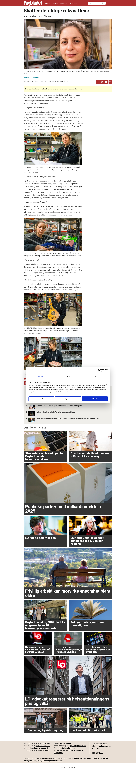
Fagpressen (47, 758)
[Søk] (103, 3)
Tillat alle (95, 399)
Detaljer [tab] (68, 376)
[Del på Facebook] (98, 82)
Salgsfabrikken (68, 748)
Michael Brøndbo (43, 746)
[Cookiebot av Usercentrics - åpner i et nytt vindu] (99, 370)
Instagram (58, 753)
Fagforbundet (66, 743)
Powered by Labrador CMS (68, 767)
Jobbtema (63, 3)
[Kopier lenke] (110, 82)
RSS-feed (99, 753)
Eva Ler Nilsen (44, 743)
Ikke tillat (41, 399)
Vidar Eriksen (43, 750)
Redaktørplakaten (74, 758)
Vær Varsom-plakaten (92, 758)
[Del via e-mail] (106, 82)
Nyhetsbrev (73, 3)
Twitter (78, 750)
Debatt (55, 3)
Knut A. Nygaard (41, 748)
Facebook (70, 750)
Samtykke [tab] (40, 376)
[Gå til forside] (33, 3)
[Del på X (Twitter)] (102, 82)
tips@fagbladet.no (78, 746)
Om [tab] (96, 376)
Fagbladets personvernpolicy (51, 761)
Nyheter (48, 3)
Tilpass (67, 399)
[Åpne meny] (110, 3)
